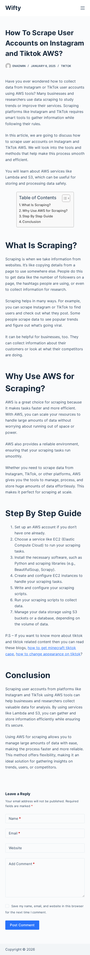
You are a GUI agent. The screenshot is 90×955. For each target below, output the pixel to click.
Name (15, 818)
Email (14, 833)
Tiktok (66, 66)
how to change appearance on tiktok (48, 654)
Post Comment (22, 925)
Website (15, 848)
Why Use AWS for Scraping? (45, 211)
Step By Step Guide (37, 216)
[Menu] (83, 8)
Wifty (13, 7)
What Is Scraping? (36, 205)
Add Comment (22, 864)
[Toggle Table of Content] (64, 198)
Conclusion (31, 222)
